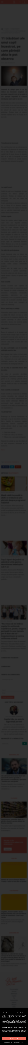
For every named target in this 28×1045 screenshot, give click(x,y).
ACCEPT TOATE (14, 1038)
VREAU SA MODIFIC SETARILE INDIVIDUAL (14, 1042)
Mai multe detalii (9, 1017)
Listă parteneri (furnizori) (6, 1034)
